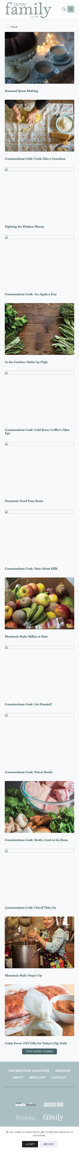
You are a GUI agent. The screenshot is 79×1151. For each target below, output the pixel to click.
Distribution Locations (29, 1070)
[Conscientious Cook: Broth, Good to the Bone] (39, 807)
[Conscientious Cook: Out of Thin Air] (39, 875)
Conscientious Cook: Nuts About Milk (31, 568)
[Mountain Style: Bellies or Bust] (39, 603)
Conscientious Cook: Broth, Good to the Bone (36, 840)
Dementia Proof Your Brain (24, 501)
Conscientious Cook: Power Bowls (29, 772)
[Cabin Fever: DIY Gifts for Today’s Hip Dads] (39, 1010)
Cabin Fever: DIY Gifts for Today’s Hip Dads (36, 1043)
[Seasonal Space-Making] (39, 58)
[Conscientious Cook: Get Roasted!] (39, 671)
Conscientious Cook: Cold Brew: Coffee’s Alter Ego (37, 431)
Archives (62, 1070)
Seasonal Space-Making (21, 91)
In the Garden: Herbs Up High (26, 362)
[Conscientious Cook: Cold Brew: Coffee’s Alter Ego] (39, 397)
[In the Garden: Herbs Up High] (39, 329)
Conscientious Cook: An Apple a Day (31, 294)
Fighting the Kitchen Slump (24, 226)
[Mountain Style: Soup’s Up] (39, 942)
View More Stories (39, 1051)
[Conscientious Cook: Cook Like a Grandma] (39, 126)
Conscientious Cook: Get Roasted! (28, 704)
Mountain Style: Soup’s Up (23, 975)
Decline (48, 1144)
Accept (30, 1144)
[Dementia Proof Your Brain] (39, 468)
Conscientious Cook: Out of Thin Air (30, 907)
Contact (58, 1077)
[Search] (63, 9)
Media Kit (37, 1077)
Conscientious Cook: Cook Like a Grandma (35, 158)
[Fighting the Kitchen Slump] (39, 193)
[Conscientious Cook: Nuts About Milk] (39, 536)
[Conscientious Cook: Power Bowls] (39, 739)
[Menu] (70, 9)
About (18, 1077)
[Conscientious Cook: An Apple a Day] (39, 261)
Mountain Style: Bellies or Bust (26, 636)
